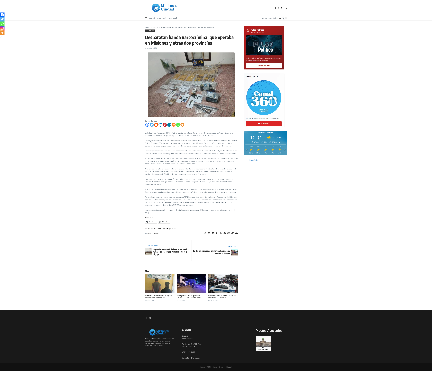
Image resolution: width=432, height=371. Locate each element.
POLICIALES (154, 27)
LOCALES (152, 18)
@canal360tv (253, 160)
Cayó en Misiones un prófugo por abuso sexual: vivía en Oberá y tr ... (222, 297)
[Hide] (1, 37)
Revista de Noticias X (225, 367)
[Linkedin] (160, 125)
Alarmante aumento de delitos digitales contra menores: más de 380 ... (158, 297)
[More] (182, 125)
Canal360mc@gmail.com (191, 358)
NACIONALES (161, 18)
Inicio (147, 27)
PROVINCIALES (172, 18)
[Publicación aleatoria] (280, 18)
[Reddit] (156, 125)
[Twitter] (152, 125)
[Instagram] (2, 28)
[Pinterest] (165, 125)
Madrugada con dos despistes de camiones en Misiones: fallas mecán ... (190, 297)
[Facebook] (147, 125)
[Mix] (174, 125)
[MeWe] (169, 125)
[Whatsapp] (178, 125)
